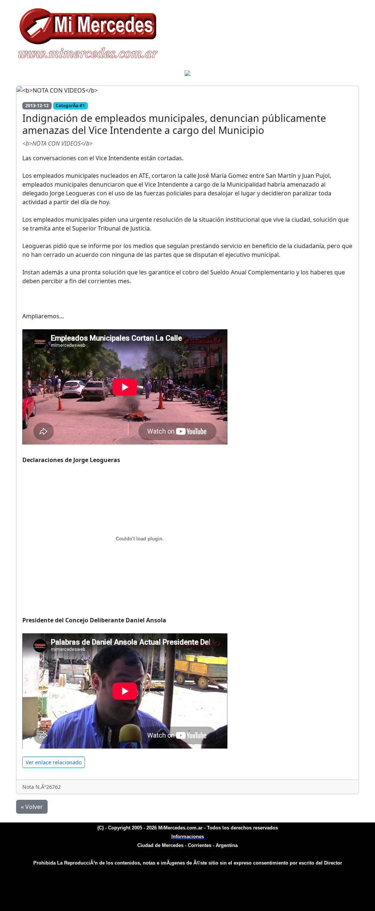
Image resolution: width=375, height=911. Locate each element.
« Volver (32, 807)
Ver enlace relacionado (54, 762)
